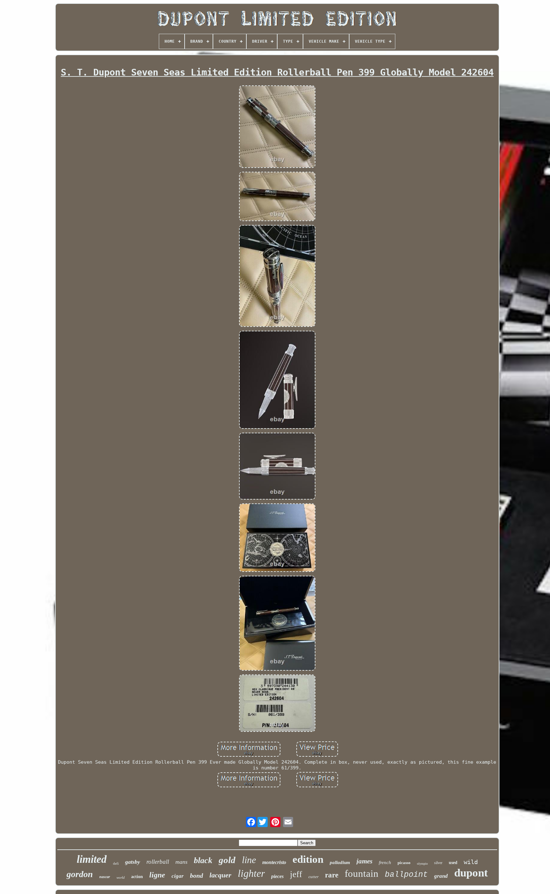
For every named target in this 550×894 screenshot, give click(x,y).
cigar (178, 876)
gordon (80, 874)
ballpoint (406, 874)
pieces (277, 876)
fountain (361, 873)
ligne (157, 875)
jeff (296, 874)
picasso (404, 862)
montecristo (274, 862)
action (137, 876)
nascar (104, 877)
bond (196, 875)
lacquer (220, 875)
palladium (340, 862)
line (249, 859)
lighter (251, 873)
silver (438, 863)
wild (471, 861)
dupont (471, 873)
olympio (422, 863)
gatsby (132, 862)
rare (331, 875)
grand (441, 876)
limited (92, 859)
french (385, 862)
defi (116, 863)
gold (227, 860)
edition (308, 859)
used (453, 862)
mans (181, 862)
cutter (313, 876)
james (364, 861)
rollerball (157, 861)
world (120, 877)
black (203, 860)
